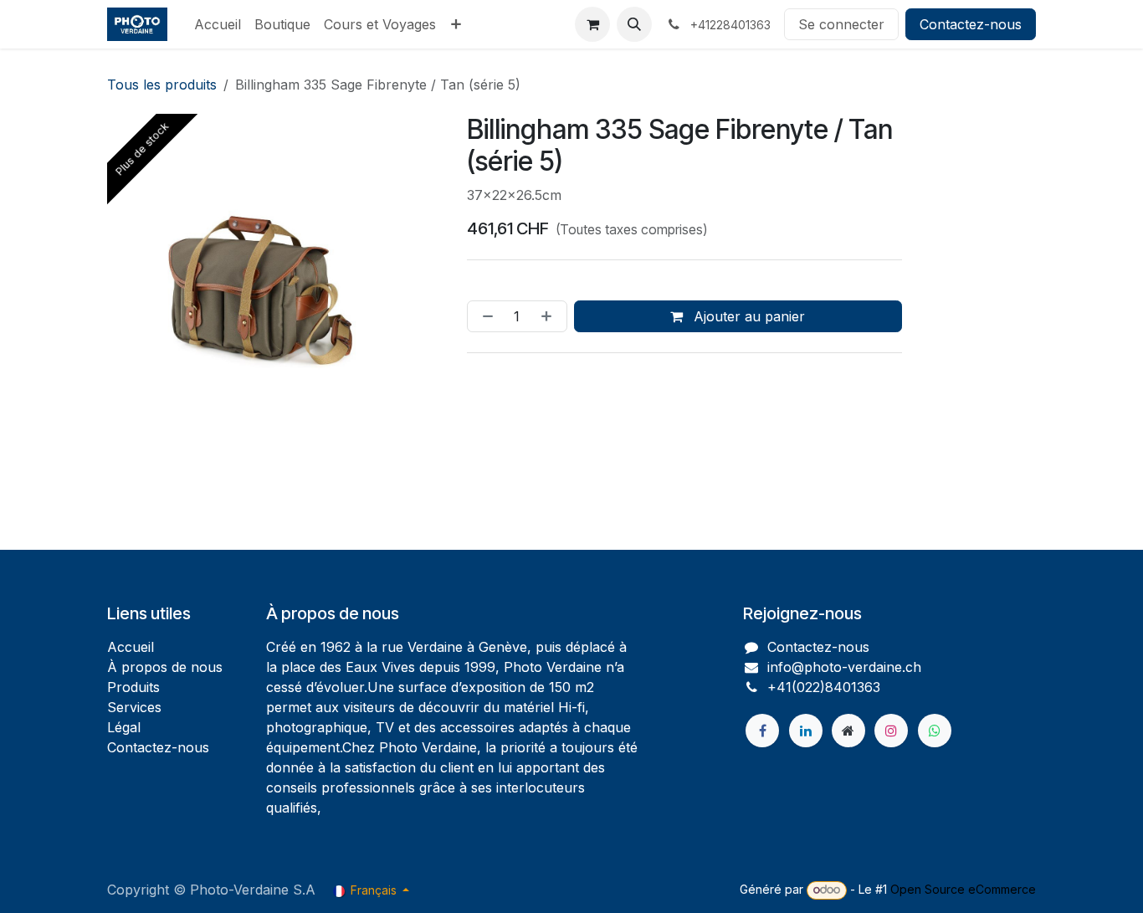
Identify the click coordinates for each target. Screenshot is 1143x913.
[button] (634, 24)
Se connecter (841, 24)
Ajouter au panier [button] (747, 316)
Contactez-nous (971, 24)
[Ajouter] (549, 316)
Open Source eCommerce (963, 889)
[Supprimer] (484, 316)
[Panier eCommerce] (592, 24)
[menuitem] (217, 24)
